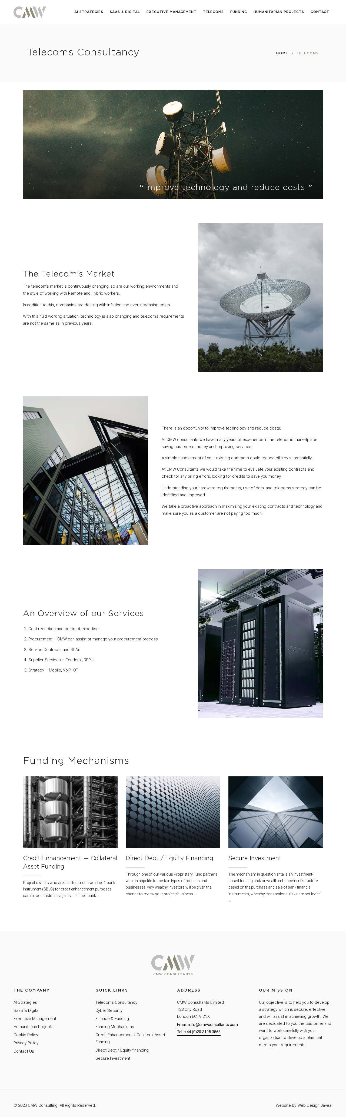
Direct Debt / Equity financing (122, 1050)
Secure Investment (254, 858)
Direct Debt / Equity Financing (169, 858)
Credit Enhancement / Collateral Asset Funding (130, 1038)
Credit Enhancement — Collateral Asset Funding (70, 863)
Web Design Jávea (314, 1105)
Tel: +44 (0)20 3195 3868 (199, 1031)
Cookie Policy (26, 1034)
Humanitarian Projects (34, 1026)
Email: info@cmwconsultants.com (207, 1024)
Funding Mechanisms (114, 1026)
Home (282, 53)
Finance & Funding (112, 1018)
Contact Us (24, 1051)
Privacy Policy (26, 1042)
